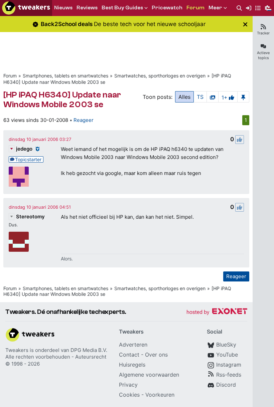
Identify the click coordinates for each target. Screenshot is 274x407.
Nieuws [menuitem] (63, 8)
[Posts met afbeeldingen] (212, 96)
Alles (184, 96)
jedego (24, 149)
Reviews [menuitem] (87, 8)
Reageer (84, 120)
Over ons (156, 354)
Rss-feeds (228, 374)
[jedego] (19, 177)
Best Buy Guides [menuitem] (122, 8)
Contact (129, 354)
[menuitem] (239, 8)
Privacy (128, 384)
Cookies (129, 394)
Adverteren (133, 344)
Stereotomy (30, 216)
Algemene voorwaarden (149, 374)
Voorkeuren (159, 394)
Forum (10, 75)
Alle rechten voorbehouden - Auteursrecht (55, 357)
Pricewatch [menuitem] (167, 8)
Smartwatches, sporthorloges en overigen (160, 75)
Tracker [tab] (263, 33)
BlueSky (226, 344)
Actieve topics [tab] (263, 55)
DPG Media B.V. (89, 350)
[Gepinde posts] (243, 96)
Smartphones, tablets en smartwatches (65, 75)
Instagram (228, 364)
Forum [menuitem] (195, 8)
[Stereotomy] (19, 242)
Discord (226, 384)
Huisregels (132, 364)
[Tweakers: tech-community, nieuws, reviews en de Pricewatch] (26, 8)
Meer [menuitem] (215, 8)
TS (200, 96)
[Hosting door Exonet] (216, 312)
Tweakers (16, 350)
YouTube (227, 354)
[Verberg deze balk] (245, 24)
